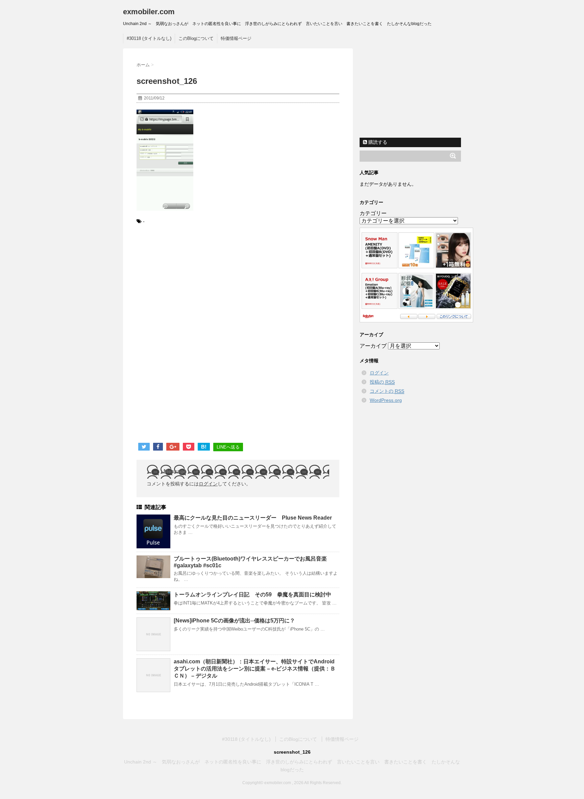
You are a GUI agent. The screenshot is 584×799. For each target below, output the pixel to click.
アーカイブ (373, 346)
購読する (377, 142)
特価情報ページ (236, 38)
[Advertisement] (193, 286)
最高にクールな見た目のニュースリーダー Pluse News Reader (253, 518)
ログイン (208, 483)
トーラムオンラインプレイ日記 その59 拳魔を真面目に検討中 (252, 594)
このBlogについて (196, 38)
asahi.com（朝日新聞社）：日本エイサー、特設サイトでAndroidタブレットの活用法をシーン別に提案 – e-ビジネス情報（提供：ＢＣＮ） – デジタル (255, 669)
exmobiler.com (149, 11)
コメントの (387, 391)
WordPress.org (386, 400)
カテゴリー (373, 213)
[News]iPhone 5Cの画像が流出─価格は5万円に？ (234, 620)
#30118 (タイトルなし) (149, 38)
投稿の (382, 382)
